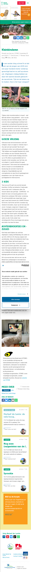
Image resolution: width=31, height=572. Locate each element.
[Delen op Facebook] (14, 37)
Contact (15, 556)
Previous (2, 15)
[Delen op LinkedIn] (21, 37)
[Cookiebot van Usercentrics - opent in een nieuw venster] (22, 265)
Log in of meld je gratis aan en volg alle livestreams (25, 11)
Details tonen (22, 294)
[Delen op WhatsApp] (27, 37)
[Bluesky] (11, 536)
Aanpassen (14, 305)
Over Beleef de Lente (7, 554)
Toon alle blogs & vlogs (10, 26)
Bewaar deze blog (23, 389)
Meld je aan (8, 514)
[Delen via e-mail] (24, 37)
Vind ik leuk (14, 55)
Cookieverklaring (18, 554)
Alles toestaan (15, 299)
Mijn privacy (6, 557)
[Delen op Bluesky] (18, 37)
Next (29, 15)
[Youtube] (7, 536)
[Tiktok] (14, 536)
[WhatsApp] (18, 536)
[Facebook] (4, 536)
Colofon (20, 556)
